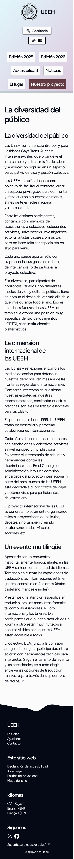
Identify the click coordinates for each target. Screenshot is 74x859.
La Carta (13, 734)
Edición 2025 (21, 56)
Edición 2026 (53, 56)
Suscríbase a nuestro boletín (27, 845)
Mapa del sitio (17, 780)
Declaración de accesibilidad (27, 766)
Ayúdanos (14, 739)
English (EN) (16, 808)
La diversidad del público (36, 135)
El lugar (16, 84)
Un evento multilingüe (32, 547)
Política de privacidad (22, 776)
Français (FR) (16, 813)
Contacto (13, 743)
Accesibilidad (25, 70)
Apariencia (40, 31)
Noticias (53, 70)
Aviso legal (14, 771)
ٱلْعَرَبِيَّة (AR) (15, 803)
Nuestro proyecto (48, 84)
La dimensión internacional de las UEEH (25, 350)
